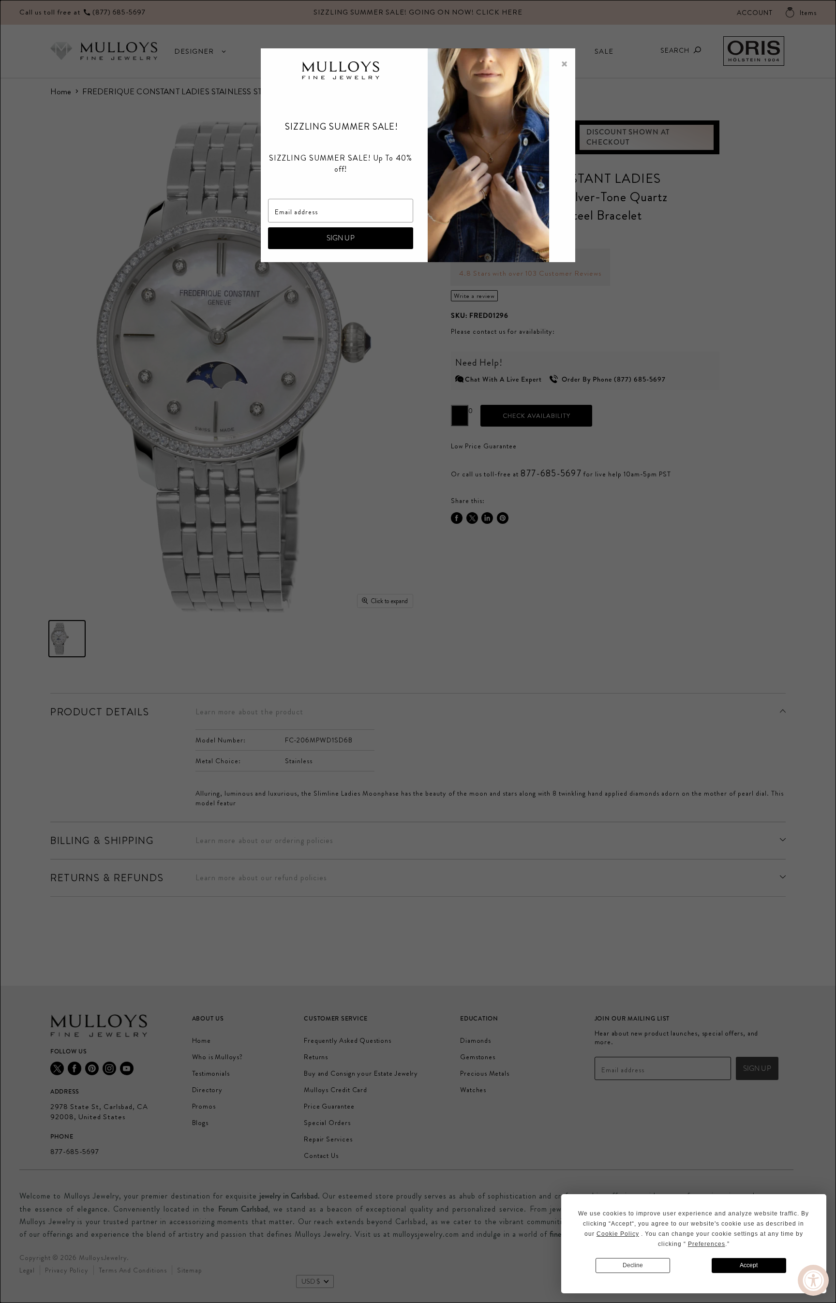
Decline (633, 1265)
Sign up (341, 238)
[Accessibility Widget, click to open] (813, 1280)
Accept (749, 1265)
